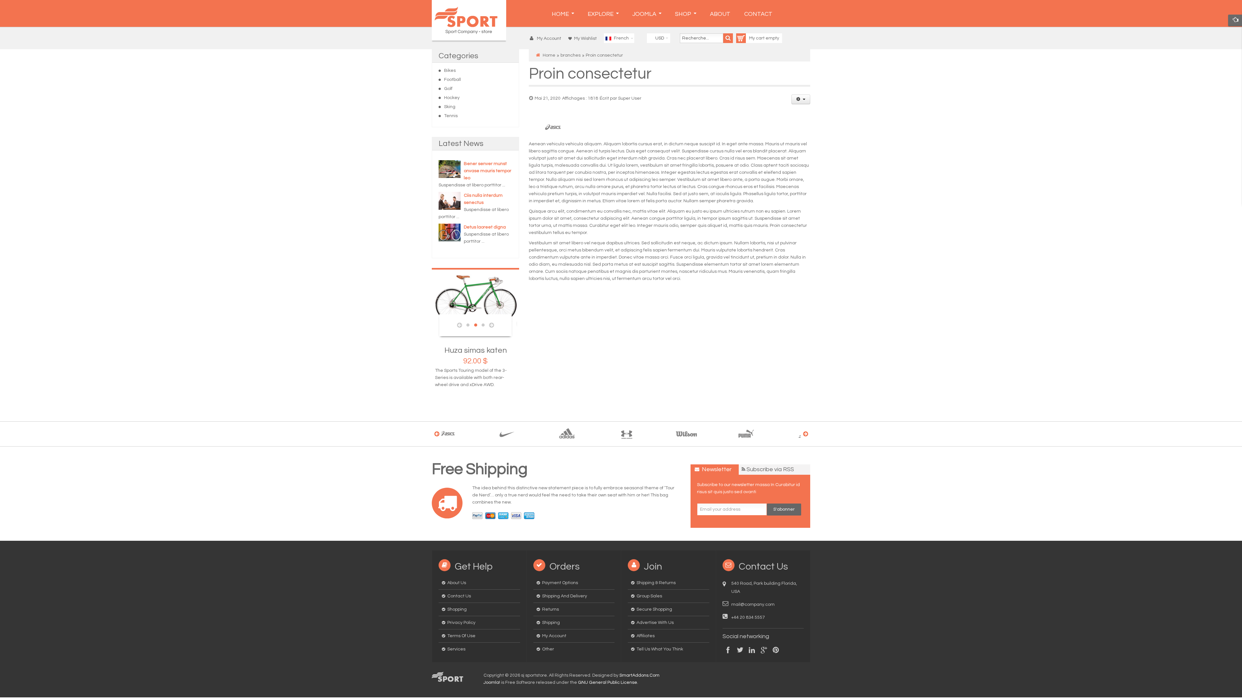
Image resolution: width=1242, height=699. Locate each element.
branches (571, 55)
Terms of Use (461, 636)
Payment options (560, 583)
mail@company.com (753, 604)
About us (456, 583)
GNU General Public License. (608, 682)
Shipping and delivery (564, 596)
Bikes (450, 70)
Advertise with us (655, 622)
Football (452, 79)
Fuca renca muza (506, 350)
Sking (449, 107)
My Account (554, 636)
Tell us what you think (660, 649)
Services (456, 649)
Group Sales (649, 596)
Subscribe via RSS (770, 469)
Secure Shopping (654, 609)
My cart (757, 38)
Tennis (451, 116)
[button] (547, 38)
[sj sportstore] (469, 20)
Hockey (452, 97)
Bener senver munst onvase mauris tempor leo (487, 170)
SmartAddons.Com (639, 675)
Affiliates (646, 636)
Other (548, 649)
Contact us (459, 596)
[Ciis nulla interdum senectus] (450, 200)
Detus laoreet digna (485, 227)
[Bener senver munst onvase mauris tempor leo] (450, 169)
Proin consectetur (590, 74)
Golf (448, 88)
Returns (550, 609)
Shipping (551, 622)
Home (549, 55)
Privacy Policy (461, 622)
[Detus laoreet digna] (450, 232)
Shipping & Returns (656, 583)
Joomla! (492, 682)
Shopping (457, 609)
